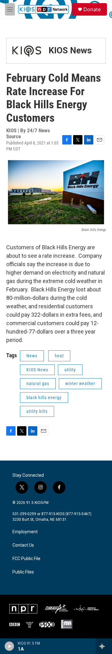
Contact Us (23, 545)
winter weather (80, 383)
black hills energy (44, 397)
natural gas (37, 383)
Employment (25, 532)
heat (59, 355)
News (31, 355)
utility (70, 369)
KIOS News (70, 50)
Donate (92, 9)
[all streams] (104, 646)
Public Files (23, 572)
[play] (9, 646)
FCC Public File (26, 558)
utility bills (37, 411)
